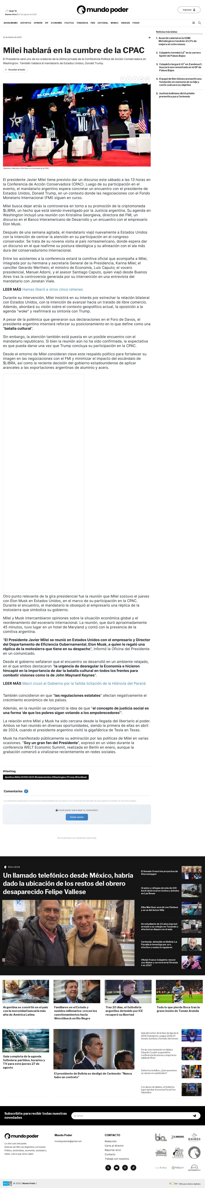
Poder (136, 23)
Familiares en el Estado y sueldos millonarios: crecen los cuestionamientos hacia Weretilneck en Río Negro (75, 1013)
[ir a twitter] (108, 1168)
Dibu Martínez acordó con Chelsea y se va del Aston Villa (159, 908)
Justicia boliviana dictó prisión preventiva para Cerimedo (177, 95)
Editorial (103, 23)
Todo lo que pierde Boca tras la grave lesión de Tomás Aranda (178, 1009)
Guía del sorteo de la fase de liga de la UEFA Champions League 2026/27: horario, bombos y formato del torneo (159, 1036)
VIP (46, 23)
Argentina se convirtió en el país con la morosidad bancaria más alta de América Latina (25, 1011)
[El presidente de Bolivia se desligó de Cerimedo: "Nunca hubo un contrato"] (93, 1049)
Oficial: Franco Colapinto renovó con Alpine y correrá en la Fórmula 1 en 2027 (159, 962)
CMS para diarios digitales (189, 1184)
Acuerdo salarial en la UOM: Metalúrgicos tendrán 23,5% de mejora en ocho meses (178, 41)
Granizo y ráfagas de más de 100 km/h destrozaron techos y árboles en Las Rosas (160, 891)
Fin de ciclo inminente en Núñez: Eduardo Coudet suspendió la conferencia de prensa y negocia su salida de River (158, 1053)
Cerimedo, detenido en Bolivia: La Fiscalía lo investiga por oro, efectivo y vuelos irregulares (159, 944)
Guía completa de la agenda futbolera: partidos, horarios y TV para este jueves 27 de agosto (24, 1062)
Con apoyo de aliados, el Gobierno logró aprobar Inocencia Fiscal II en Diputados (158, 1090)
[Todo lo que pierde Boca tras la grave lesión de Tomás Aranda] (179, 991)
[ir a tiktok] (133, 1168)
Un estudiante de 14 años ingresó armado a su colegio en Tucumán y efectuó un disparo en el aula (159, 927)
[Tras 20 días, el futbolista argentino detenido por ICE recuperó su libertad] (128, 991)
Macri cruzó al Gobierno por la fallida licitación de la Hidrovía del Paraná (84, 683)
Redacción (111, 1141)
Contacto (110, 1154)
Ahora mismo (11, 23)
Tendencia (82, 23)
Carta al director (114, 1145)
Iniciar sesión (77, 817)
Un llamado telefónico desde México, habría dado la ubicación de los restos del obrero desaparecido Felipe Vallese (68, 884)
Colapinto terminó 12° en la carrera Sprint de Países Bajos (180, 54)
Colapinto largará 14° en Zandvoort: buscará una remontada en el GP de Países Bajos (180, 67)
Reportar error (113, 1149)
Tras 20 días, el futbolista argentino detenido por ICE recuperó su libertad (124, 1011)
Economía (56, 23)
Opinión (38, 23)
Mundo (114, 23)
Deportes (25, 23)
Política (69, 23)
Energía (125, 23)
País (93, 23)
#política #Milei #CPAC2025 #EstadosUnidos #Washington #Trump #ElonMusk (46, 777)
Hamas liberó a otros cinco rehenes (52, 289)
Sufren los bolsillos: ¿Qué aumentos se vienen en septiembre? (159, 1071)
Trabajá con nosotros (117, 1158)
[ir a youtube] (116, 1168)
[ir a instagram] (125, 1168)
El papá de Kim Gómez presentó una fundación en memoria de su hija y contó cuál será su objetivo (180, 82)
